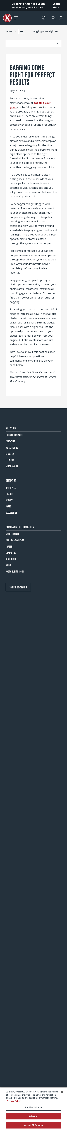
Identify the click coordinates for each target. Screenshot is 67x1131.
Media (8, 565)
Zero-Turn (10, 441)
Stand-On (10, 454)
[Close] (62, 1092)
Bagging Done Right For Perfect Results (47, 31)
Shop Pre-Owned (18, 587)
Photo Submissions (15, 571)
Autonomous (12, 466)
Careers (9, 546)
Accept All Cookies (33, 1125)
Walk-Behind (12, 447)
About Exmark (12, 534)
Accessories (11, 512)
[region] (33, 1109)
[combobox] (30, 43)
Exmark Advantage (15, 540)
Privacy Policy (14, 1100)
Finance (9, 494)
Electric (10, 460)
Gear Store (11, 559)
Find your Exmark (14, 435)
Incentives (11, 488)
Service (9, 500)
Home (9, 31)
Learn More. (56, 5)
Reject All (33, 1116)
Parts (8, 506)
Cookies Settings (33, 1107)
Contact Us (11, 553)
